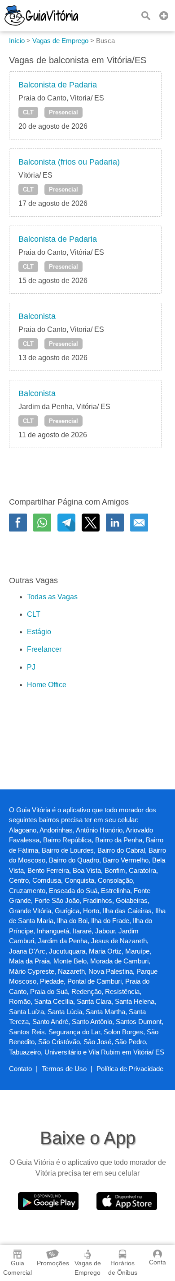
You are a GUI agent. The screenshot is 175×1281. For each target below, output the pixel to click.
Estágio (39, 632)
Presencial (63, 112)
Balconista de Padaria (57, 84)
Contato (20, 1068)
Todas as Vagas (52, 597)
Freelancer (44, 649)
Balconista (37, 316)
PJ (31, 667)
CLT (28, 112)
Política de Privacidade (129, 1068)
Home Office (46, 684)
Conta (157, 1262)
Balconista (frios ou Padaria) (69, 161)
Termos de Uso (64, 1068)
